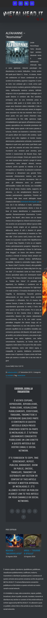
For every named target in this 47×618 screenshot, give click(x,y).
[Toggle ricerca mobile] (38, 19)
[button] (7, 546)
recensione (21, 375)
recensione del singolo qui (30, 202)
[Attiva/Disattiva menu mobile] (42, 19)
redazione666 (12, 372)
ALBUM (10, 375)
